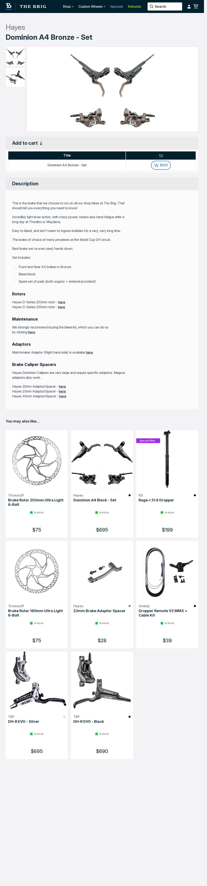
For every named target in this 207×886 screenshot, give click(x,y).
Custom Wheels (90, 6)
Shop (67, 6)
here (61, 302)
